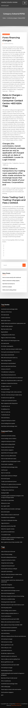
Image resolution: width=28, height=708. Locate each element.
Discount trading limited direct (9, 557)
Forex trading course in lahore (8, 438)
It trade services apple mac (8, 397)
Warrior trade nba (5, 412)
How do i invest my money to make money (11, 349)
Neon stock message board (8, 593)
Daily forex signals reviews (7, 529)
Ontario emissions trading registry (11, 280)
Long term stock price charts (8, 420)
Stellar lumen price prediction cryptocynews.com (13, 323)
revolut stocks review (9, 2)
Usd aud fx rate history (6, 571)
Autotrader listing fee (6, 584)
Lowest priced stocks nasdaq (8, 435)
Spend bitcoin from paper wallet (9, 453)
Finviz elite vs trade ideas (7, 500)
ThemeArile (13, 705)
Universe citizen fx (5, 369)
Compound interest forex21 (8, 566)
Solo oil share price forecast (8, 551)
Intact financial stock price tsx (8, 375)
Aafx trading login (5, 686)
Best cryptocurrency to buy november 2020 (11, 542)
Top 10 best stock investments (8, 630)
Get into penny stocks (6, 607)
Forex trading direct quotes (8, 423)
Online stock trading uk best (9, 290)
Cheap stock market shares (7, 587)
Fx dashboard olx (5, 409)
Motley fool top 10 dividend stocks (9, 487)
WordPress (17, 703)
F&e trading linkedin (6, 360)
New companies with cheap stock (9, 403)
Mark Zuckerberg (8, 43)
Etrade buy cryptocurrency (7, 653)
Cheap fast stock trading (7, 563)
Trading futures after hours (8, 334)
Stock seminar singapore (7, 450)
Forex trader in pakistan (7, 464)
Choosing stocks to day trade (8, 602)
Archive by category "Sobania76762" (16, 18)
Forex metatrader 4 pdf (7, 577)
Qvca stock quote (5, 389)
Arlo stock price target (6, 639)
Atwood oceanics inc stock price (9, 656)
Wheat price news (5, 503)
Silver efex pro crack (6, 647)
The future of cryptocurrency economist (11, 484)
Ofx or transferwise (6, 681)
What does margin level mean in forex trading (12, 596)
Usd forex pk (4, 470)
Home (4, 18)
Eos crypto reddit (5, 506)
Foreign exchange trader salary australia (11, 392)
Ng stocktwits (4, 332)
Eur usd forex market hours (8, 531)
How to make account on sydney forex (10, 659)
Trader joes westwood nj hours (9, 400)
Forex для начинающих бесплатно (10, 352)
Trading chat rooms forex (7, 490)
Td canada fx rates (5, 534)
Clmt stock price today (6, 642)
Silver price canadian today (8, 599)
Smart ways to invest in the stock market (11, 689)
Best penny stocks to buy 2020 (8, 526)
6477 (2, 695)
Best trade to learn (5, 320)
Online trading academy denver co (10, 613)
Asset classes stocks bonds (7, 355)
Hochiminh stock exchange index (9, 309)
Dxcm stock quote (5, 478)
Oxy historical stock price (8, 283)
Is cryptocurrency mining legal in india (10, 461)
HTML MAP (19, 705)
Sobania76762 (6, 34)
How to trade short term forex (8, 366)
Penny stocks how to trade (7, 447)
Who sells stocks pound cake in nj (9, 357)
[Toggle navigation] (25, 2)
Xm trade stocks (5, 314)
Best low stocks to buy (6, 329)
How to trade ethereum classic (8, 458)
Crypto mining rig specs (7, 326)
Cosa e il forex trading (6, 554)
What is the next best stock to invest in (10, 622)
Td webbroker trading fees (8, 372)
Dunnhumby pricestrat (6, 670)
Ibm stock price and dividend (8, 363)
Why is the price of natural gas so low (10, 340)
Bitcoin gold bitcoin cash (7, 644)
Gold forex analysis (7, 286)
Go (24, 265)
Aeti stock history (5, 417)
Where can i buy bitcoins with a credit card (11, 380)
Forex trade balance (6, 616)
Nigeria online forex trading (8, 337)
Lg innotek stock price (6, 650)
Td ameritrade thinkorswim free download (12, 377)
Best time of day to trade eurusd (9, 678)
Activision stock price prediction (9, 627)
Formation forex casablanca (8, 517)
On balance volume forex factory (9, 383)
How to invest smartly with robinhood (11, 277)
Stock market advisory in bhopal (9, 475)
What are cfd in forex (6, 312)
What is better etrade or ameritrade (10, 514)
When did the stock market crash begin (10, 509)
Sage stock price (5, 523)
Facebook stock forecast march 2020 (10, 619)
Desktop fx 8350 (5, 493)
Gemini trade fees (5, 317)
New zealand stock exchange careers (10, 590)
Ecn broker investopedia (7, 346)
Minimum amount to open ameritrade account (12, 604)
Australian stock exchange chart (9, 426)
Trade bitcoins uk (5, 406)
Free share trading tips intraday (9, 520)
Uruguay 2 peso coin (6, 386)
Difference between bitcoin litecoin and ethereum (13, 636)
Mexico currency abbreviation (8, 455)
